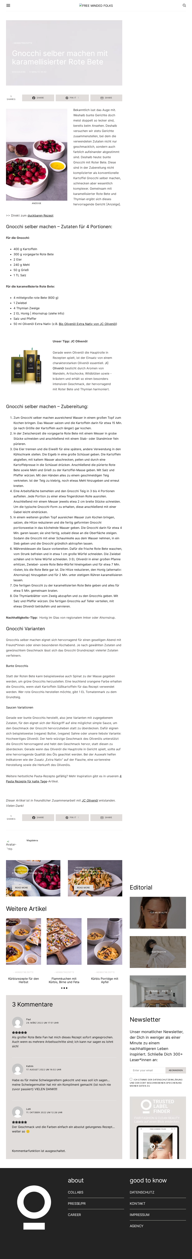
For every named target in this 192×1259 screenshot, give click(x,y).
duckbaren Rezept (40, 215)
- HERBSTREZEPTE (22, 43)
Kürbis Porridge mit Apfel (104, 980)
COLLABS (75, 1192)
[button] (62, 988)
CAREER (74, 1215)
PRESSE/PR (77, 1203)
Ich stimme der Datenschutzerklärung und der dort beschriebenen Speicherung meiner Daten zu (156, 1082)
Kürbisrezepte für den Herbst (23, 980)
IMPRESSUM (139, 1215)
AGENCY (136, 1226)
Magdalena (19, 72)
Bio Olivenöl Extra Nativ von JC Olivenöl (87, 324)
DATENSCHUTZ (142, 1192)
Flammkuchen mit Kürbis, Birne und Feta (64, 980)
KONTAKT (138, 1203)
